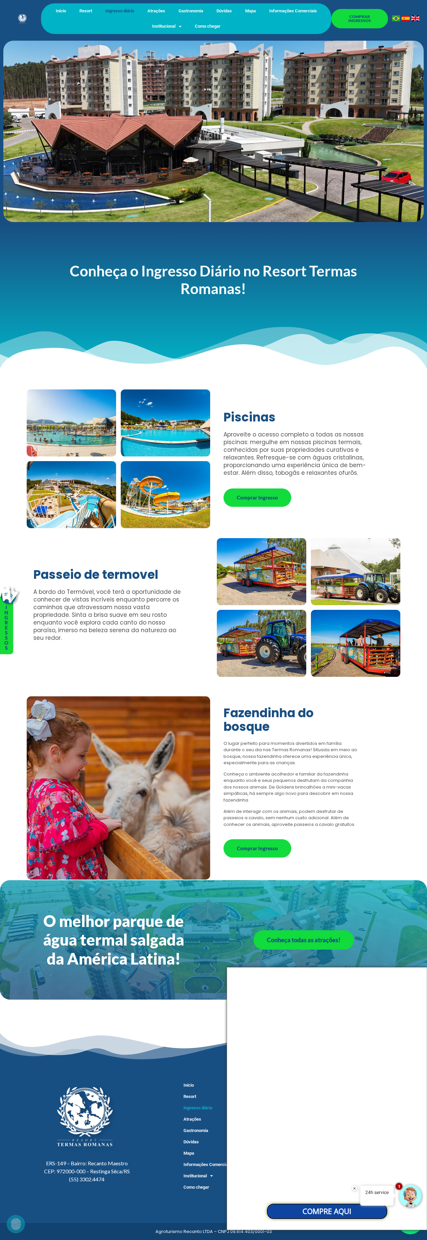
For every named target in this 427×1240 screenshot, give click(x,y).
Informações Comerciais (293, 10)
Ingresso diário (119, 10)
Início (61, 10)
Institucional (163, 26)
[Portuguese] (396, 19)
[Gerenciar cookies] (16, 1224)
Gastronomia (190, 10)
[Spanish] (406, 19)
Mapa (250, 10)
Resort (85, 10)
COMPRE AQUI (327, 1211)
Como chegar (208, 26)
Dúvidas (224, 10)
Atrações (156, 10)
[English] (415, 19)
